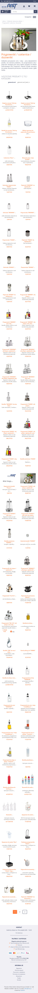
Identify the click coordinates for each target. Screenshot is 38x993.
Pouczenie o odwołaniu (19, 972)
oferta (4, 21)
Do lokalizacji (19, 933)
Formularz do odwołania (19, 974)
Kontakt (19, 980)
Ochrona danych (19, 970)
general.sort (12, 82)
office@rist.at (27, 988)
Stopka (19, 978)
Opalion (23, 990)
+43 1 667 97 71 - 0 (8, 1)
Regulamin (19, 968)
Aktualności (19, 976)
